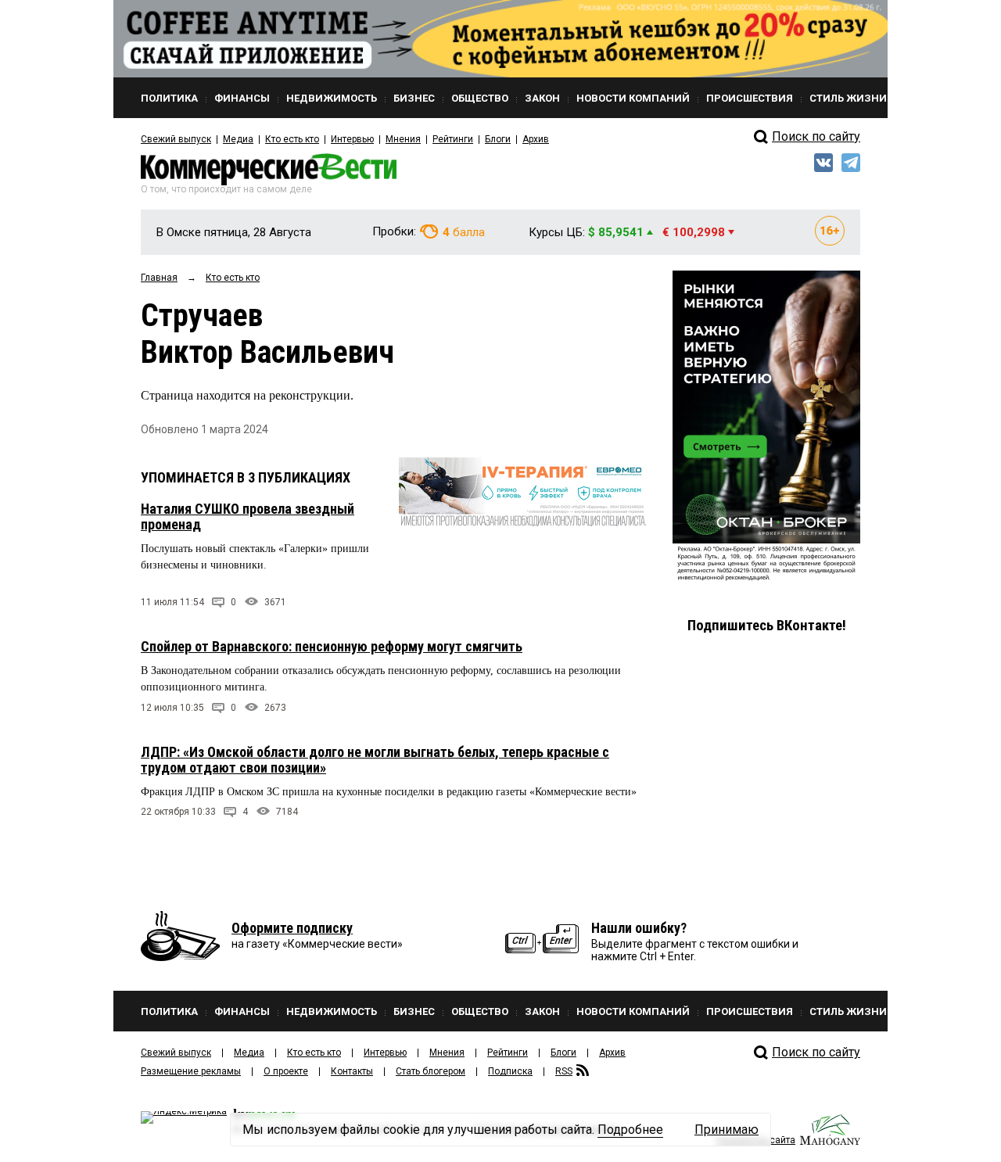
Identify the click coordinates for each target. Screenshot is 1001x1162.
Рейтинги (452, 139)
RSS (563, 1071)
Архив (535, 139)
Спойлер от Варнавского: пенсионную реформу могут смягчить (331, 646)
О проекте (286, 1071)
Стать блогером (430, 1071)
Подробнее (630, 1129)
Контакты (352, 1071)
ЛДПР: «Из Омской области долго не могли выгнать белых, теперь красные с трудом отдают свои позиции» (375, 760)
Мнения (403, 139)
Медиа (238, 139)
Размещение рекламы (191, 1071)
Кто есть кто (292, 139)
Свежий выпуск (176, 139)
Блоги (498, 139)
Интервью (352, 139)
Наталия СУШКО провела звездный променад (247, 516)
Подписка (510, 1071)
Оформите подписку (292, 928)
